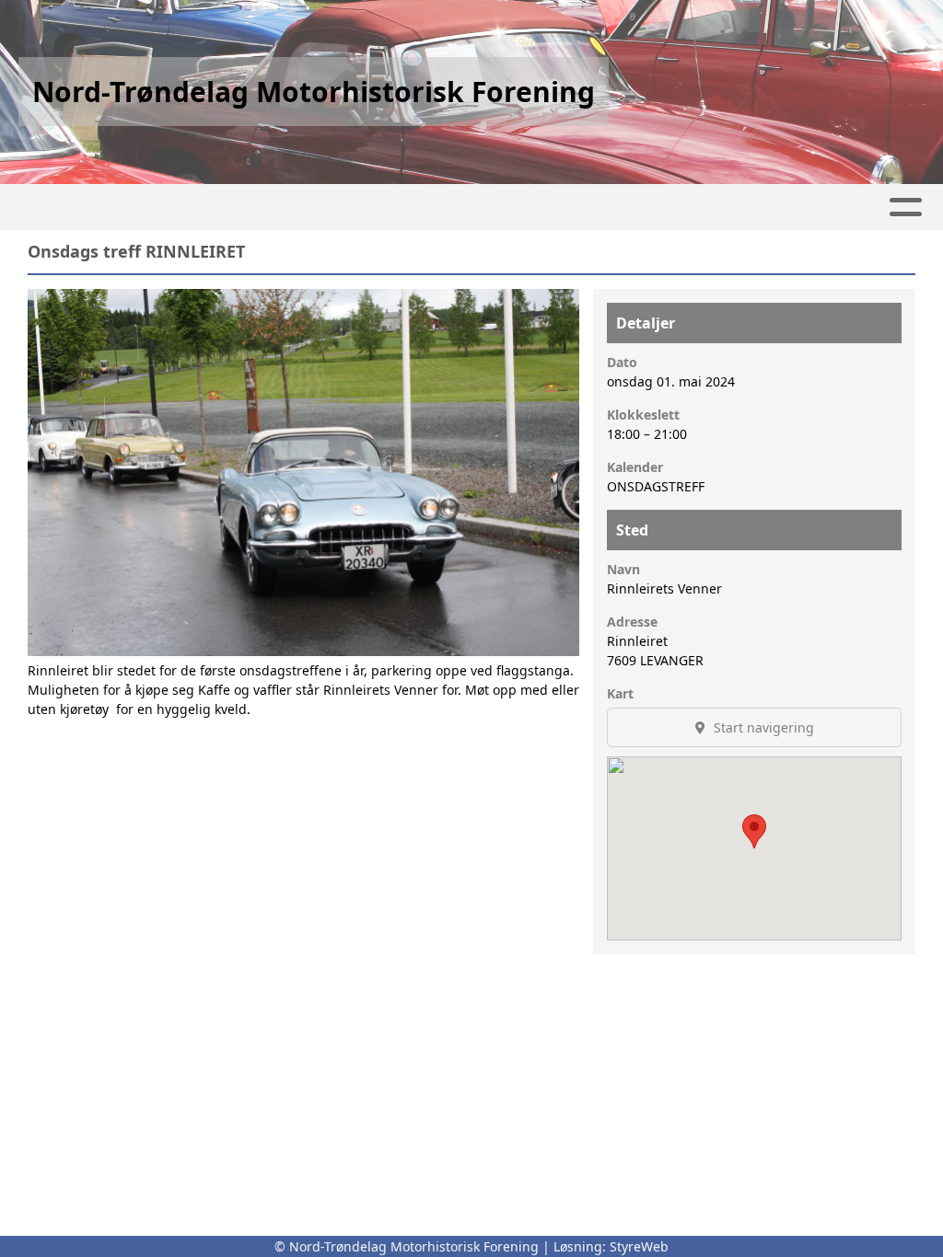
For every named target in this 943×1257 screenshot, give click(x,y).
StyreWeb (639, 1246)
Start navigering (762, 727)
